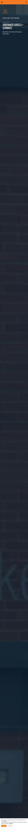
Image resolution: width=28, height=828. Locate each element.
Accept (4, 825)
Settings (9, 825)
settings (11, 823)
